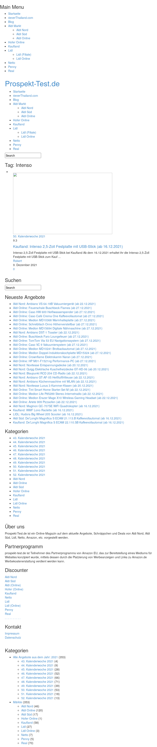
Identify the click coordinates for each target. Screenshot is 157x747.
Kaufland (14, 46)
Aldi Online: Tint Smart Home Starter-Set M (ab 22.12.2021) (51, 390)
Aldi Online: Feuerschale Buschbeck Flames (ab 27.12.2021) (52, 308)
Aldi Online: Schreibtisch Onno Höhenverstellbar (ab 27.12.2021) (55, 324)
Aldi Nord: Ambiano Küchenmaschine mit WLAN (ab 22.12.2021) (54, 381)
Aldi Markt (14, 26)
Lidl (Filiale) (23, 54)
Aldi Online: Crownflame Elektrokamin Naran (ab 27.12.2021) (52, 357)
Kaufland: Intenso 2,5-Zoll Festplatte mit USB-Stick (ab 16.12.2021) (68, 246)
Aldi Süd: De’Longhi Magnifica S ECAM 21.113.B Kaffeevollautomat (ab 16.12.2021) (67, 418)
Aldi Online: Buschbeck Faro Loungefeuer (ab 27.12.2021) (51, 336)
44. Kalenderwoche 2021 (29, 442)
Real (11, 71)
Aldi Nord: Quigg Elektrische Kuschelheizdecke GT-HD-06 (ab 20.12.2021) (61, 369)
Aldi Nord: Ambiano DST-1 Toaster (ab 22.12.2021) (46, 332)
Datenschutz (13, 637)
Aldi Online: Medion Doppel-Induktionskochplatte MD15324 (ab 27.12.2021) (62, 353)
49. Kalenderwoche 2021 (29, 462)
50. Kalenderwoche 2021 (29, 236)
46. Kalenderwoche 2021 (29, 450)
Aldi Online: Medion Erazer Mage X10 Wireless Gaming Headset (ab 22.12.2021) (65, 398)
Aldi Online (23, 38)
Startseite (14, 13)
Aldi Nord (22, 30)
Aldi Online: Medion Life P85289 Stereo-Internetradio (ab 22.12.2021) (58, 394)
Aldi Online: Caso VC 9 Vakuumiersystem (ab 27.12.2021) (50, 345)
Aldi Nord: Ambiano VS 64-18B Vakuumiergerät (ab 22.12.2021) (54, 304)
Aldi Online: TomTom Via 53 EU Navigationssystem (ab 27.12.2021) (57, 340)
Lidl (10, 50)
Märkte (17, 702)
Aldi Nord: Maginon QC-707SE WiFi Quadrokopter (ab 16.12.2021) (56, 406)
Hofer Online (16, 42)
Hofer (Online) (14, 589)
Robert (17, 261)
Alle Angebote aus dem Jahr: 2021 (35, 657)
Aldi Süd (21, 34)
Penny (12, 67)
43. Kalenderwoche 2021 (29, 438)
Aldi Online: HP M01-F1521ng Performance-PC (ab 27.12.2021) (54, 361)
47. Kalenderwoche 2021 (29, 454)
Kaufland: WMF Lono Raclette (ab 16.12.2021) (43, 410)
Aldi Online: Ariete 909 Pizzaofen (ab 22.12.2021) (45, 402)
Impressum (12, 633)
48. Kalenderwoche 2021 (29, 458)
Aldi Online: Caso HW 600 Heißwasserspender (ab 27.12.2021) (54, 312)
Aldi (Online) (13, 585)
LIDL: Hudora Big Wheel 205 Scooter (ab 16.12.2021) (48, 414)
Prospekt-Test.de (32, 83)
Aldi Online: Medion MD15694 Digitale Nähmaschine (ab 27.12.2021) (57, 328)
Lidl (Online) (13, 605)
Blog (11, 22)
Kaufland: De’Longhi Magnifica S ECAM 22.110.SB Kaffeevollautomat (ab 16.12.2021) (68, 422)
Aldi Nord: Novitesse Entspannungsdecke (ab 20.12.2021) (50, 365)
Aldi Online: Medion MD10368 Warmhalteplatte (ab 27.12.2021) (54, 320)
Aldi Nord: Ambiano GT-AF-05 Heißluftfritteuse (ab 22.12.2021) (53, 377)
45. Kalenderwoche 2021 (29, 446)
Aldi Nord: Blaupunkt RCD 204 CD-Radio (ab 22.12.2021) (50, 373)
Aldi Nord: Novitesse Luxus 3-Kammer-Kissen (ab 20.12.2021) (53, 385)
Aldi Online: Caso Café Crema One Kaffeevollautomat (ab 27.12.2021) (58, 316)
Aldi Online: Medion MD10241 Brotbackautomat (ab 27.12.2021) (54, 349)
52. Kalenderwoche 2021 (29, 475)
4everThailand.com (20, 18)
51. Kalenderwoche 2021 (29, 470)
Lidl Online (23, 58)
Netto (11, 63)
